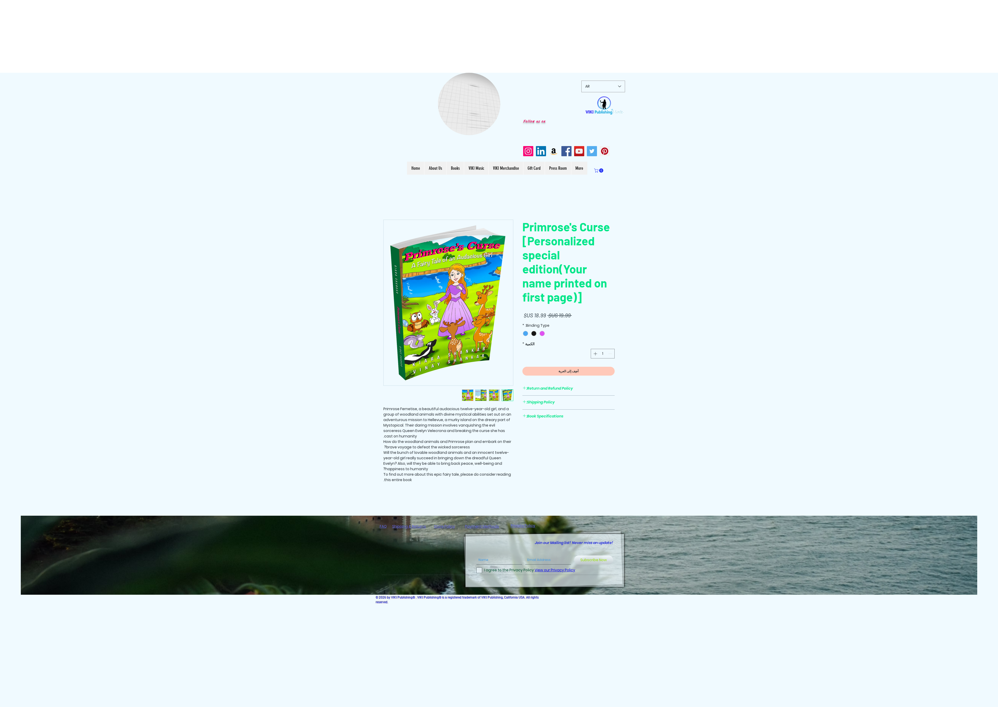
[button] (493, 129)
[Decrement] (610, 354)
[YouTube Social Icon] (579, 151)
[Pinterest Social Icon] (605, 151)
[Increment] (595, 354)
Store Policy (444, 527)
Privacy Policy (523, 526)
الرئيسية (607, 201)
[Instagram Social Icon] (528, 151)
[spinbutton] (602, 354)
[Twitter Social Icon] (592, 151)
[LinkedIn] (541, 151)
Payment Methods (482, 527)
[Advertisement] (156, 36)
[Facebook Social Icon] (566, 151)
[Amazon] (554, 151)
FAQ (383, 527)
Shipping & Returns (409, 527)
